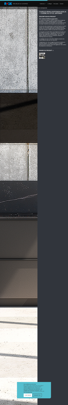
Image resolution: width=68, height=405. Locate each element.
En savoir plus (29, 392)
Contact (61, 3)
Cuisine (16, 8)
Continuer (28, 395)
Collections (42, 3)
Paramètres (37, 395)
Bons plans (56, 3)
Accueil (5, 8)
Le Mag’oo (50, 3)
